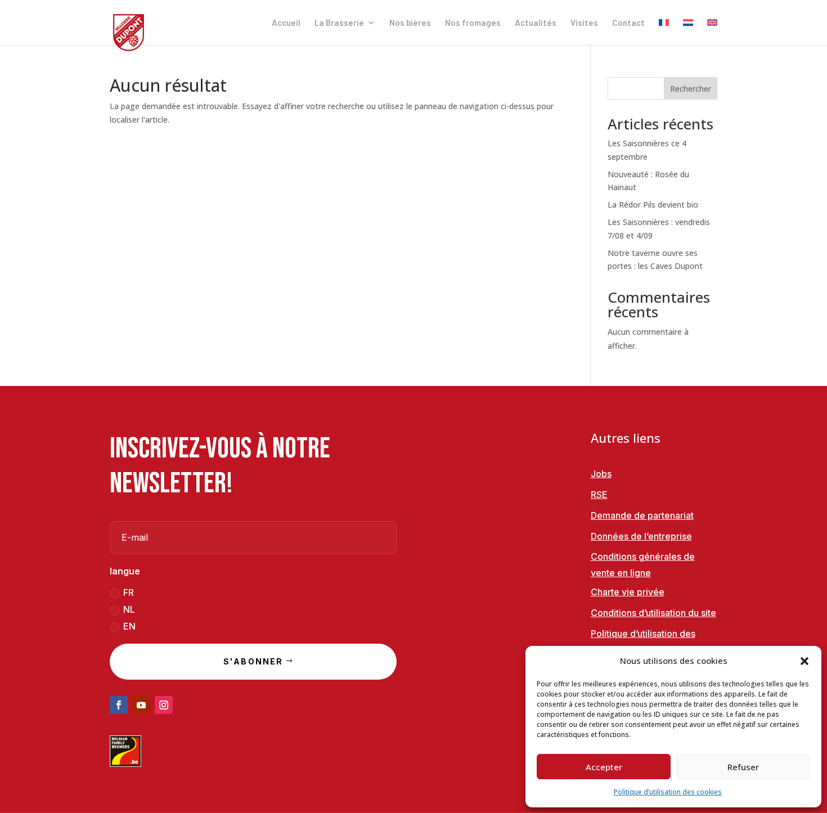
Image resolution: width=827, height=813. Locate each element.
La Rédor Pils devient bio (653, 204)
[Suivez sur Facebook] (119, 705)
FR (128, 592)
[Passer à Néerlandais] (688, 32)
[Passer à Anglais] (712, 32)
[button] (804, 661)
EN (129, 626)
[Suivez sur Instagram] (164, 705)
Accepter (604, 766)
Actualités (535, 23)
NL (129, 609)
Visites (584, 23)
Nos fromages (473, 23)
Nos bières (410, 23)
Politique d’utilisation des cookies (668, 792)
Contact (628, 23)
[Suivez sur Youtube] (141, 705)
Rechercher (690, 88)
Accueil (286, 23)
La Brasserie (339, 23)
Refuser (743, 766)
